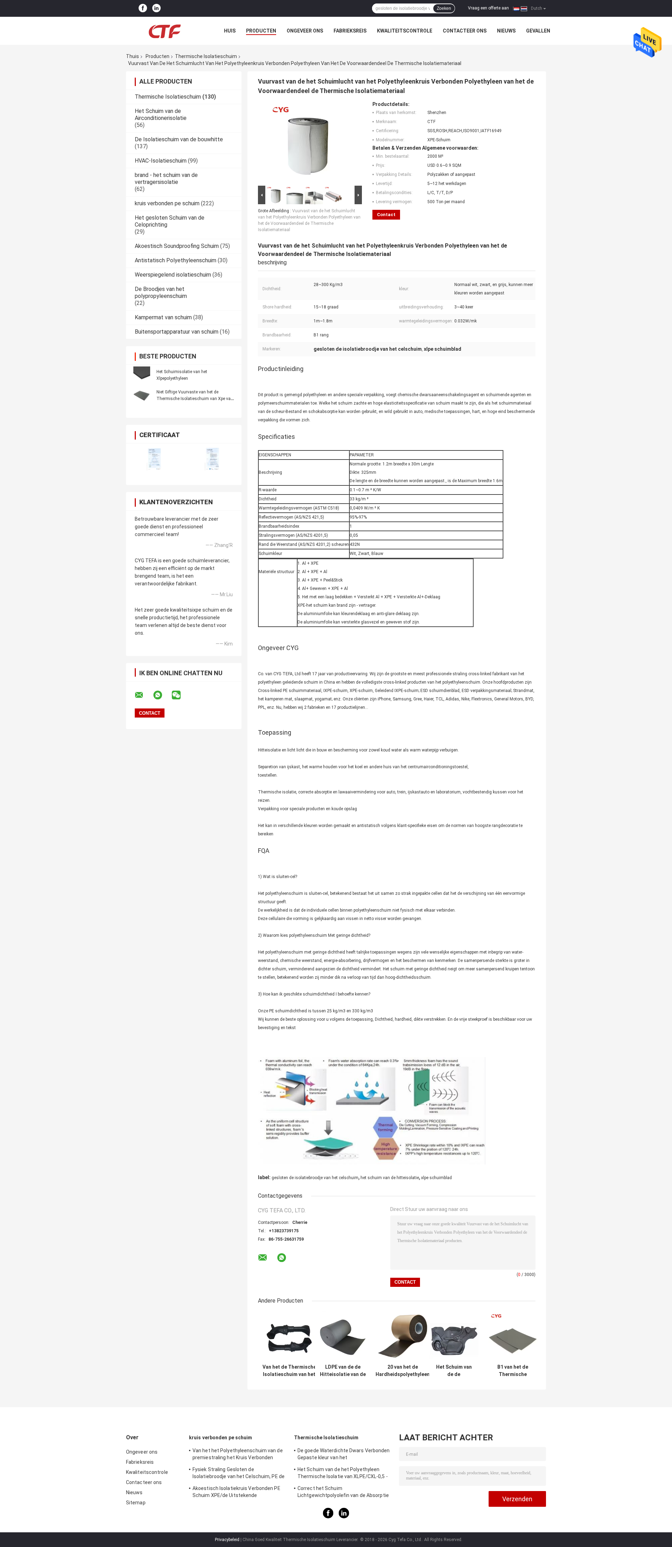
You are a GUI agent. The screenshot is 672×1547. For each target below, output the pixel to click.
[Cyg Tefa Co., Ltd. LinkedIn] (156, 8)
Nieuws (506, 31)
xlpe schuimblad (436, 1177)
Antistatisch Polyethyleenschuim (175, 260)
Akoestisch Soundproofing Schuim (177, 246)
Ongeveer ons (305, 31)
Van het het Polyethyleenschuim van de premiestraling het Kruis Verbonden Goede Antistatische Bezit (237, 1455)
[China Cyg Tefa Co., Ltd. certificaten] (155, 459)
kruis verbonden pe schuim (167, 203)
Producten (261, 31)
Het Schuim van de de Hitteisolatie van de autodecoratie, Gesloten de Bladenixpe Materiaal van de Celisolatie (454, 1370)
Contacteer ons (464, 31)
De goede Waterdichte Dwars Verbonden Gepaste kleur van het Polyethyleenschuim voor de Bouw (344, 1455)
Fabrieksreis (350, 31)
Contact (386, 214)
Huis (230, 31)
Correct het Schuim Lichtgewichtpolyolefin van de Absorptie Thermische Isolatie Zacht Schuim (343, 1492)
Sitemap (136, 1502)
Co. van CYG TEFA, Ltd (279, 673)
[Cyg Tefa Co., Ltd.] (164, 30)
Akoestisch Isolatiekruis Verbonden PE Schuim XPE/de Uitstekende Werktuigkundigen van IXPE (236, 1492)
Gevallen (538, 31)
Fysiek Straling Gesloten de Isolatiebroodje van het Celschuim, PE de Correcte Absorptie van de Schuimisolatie (238, 1474)
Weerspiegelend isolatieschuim (173, 274)
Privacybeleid (227, 1539)
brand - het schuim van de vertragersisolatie (166, 178)
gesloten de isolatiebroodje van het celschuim (315, 1177)
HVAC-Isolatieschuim (161, 160)
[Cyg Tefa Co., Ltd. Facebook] (142, 8)
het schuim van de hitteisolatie (389, 1177)
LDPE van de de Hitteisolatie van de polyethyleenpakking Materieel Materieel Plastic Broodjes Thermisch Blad (342, 1370)
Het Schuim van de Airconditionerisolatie (161, 114)
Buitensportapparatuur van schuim (176, 331)
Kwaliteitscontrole (404, 31)
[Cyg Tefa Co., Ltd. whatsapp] (162, 695)
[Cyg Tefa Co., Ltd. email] (143, 695)
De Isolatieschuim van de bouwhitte (179, 139)
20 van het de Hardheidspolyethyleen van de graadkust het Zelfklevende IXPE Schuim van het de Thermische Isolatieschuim (403, 1370)
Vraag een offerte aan (488, 8)
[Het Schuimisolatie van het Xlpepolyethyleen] (141, 374)
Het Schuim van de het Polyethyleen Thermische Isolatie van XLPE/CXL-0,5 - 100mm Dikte (343, 1474)
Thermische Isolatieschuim (206, 56)
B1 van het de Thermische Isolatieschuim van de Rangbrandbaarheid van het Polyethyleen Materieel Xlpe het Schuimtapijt (513, 1370)
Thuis (132, 56)
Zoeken (444, 8)
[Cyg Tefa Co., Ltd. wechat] (180, 695)
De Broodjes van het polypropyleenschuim (161, 292)
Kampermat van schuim (163, 317)
